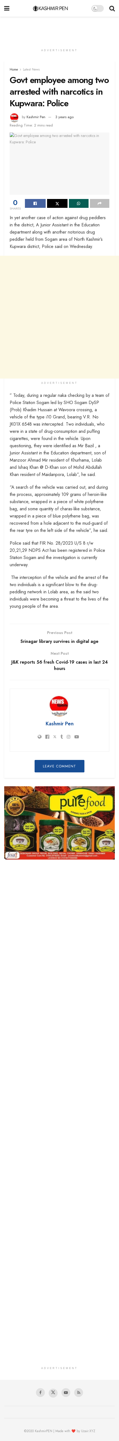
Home (14, 69)
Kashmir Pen (36, 117)
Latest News (31, 69)
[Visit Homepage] (50, 8)
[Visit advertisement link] (59, 823)
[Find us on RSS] (78, 1392)
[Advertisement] (59, 29)
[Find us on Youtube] (65, 1392)
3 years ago (64, 117)
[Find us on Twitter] (53, 1393)
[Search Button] (112, 8)
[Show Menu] (6, 8)
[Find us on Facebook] (40, 1392)
